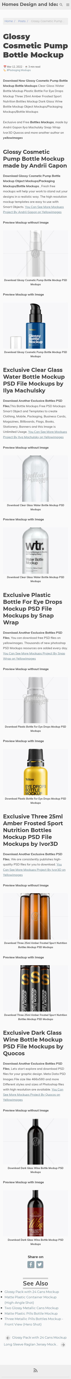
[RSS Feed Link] (36, 1371)
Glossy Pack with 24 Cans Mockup (32, 1292)
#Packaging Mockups (19, 70)
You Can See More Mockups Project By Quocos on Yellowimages (33, 1094)
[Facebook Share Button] (31, 1264)
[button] (67, 5)
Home (9, 21)
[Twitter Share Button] (40, 1264)
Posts (22, 21)
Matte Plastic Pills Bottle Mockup (31, 1313)
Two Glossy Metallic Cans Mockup (32, 1308)
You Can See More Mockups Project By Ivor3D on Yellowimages (34, 869)
